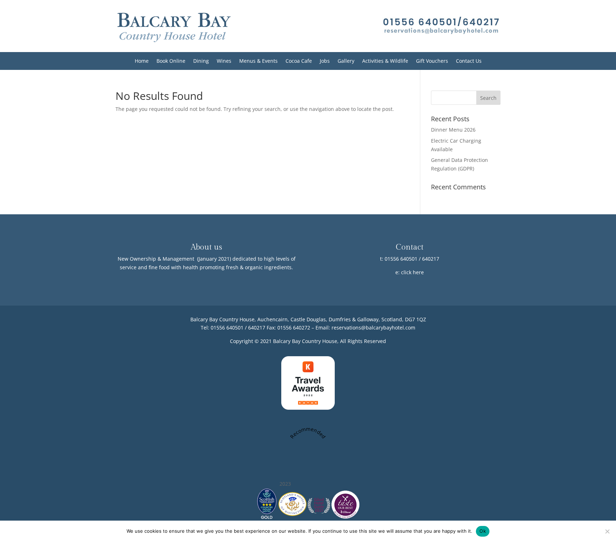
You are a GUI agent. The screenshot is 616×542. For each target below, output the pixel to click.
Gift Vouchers (432, 61)
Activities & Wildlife (385, 61)
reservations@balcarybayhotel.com (373, 327)
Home (142, 61)
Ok (482, 531)
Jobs (325, 61)
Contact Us (469, 61)
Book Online (170, 61)
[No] (607, 531)
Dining (201, 61)
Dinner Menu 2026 (453, 129)
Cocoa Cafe (299, 61)
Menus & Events (258, 61)
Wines (224, 61)
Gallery (346, 61)
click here (412, 272)
